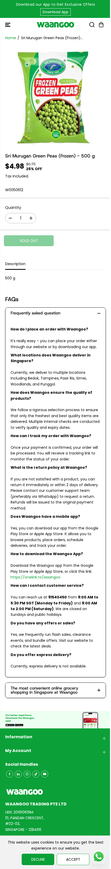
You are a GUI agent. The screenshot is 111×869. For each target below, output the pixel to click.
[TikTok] (35, 774)
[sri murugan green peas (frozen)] (55, 96)
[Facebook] (9, 774)
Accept (73, 859)
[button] (8, 25)
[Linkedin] (18, 774)
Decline (38, 859)
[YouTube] (44, 774)
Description (15, 263)
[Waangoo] (55, 24)
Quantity (13, 207)
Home (10, 37)
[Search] (92, 24)
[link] (55, 792)
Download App (55, 12)
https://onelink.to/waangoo (35, 577)
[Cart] (101, 24)
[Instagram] (27, 774)
